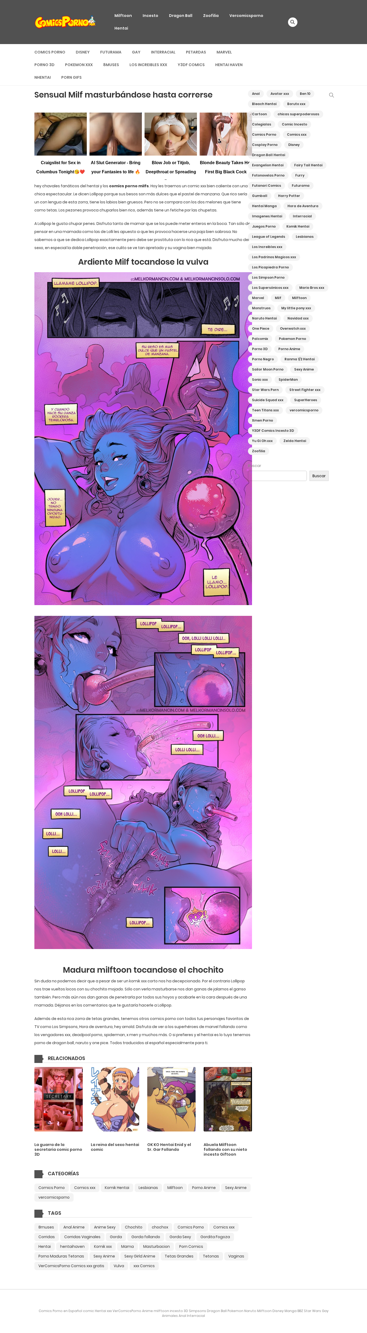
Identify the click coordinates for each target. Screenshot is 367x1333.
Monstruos (261, 308)
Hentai (121, 28)
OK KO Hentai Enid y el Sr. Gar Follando (169, 1147)
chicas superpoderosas (298, 114)
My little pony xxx (296, 308)
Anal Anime (74, 1227)
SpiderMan (288, 379)
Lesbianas (148, 1187)
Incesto (150, 15)
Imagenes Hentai (267, 216)
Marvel (224, 52)
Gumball (259, 195)
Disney (83, 52)
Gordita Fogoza (215, 1236)
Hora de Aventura (302, 206)
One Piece (260, 328)
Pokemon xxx (79, 64)
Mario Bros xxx (311, 287)
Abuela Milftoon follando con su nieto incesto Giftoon (225, 1149)
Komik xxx (103, 1246)
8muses (111, 64)
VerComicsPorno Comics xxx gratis (71, 1266)
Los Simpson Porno (268, 277)
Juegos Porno (264, 226)
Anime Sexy (105, 1227)
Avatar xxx (280, 93)
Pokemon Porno (292, 338)
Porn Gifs (71, 77)
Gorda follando (145, 1236)
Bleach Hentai (264, 104)
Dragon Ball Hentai (268, 155)
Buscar (254, 465)
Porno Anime (204, 1187)
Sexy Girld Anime (139, 1256)
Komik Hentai (117, 1187)
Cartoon (259, 114)
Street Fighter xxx (305, 389)
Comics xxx (84, 1187)
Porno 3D (44, 64)
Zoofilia (211, 15)
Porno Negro (263, 359)
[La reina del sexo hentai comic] (115, 1099)
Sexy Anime (104, 1256)
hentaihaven (72, 1246)
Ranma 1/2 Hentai (300, 359)
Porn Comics (191, 1246)
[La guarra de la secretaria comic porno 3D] (58, 1099)
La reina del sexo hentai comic (115, 1147)
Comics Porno (49, 52)
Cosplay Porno (265, 144)
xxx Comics (144, 1266)
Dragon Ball (180, 15)
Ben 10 (305, 93)
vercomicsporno (54, 1197)
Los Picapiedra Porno (270, 267)
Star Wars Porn (265, 389)
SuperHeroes (305, 400)
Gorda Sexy (180, 1236)
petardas (196, 52)
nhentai (42, 77)
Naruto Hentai (264, 318)
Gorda (116, 1236)
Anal (256, 93)
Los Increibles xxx (148, 64)
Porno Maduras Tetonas (61, 1256)
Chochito (133, 1227)
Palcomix (260, 338)
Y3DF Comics (191, 64)
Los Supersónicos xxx (270, 287)
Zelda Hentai (294, 441)
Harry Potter (289, 195)
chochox (160, 1227)
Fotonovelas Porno (268, 175)
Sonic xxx (260, 379)
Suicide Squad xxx (267, 400)
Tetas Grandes (179, 1256)
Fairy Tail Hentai (308, 165)
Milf (278, 298)
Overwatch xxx (293, 328)
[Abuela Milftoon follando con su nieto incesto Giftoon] (228, 1099)
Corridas (46, 1236)
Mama (127, 1246)
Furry (299, 175)
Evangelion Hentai (267, 165)
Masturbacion (156, 1246)
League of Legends (268, 236)
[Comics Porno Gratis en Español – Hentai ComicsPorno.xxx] (65, 21)
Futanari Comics (266, 185)
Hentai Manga (264, 206)
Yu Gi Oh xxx (262, 441)
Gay (136, 52)
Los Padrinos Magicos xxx (274, 257)
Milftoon (123, 15)
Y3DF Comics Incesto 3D (273, 430)
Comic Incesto (294, 124)
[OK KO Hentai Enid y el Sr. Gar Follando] (171, 1099)
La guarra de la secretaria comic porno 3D (58, 1149)
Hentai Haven (229, 64)
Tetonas (211, 1256)
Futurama (110, 52)
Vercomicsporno (246, 15)
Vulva (119, 1266)
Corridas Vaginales (82, 1236)
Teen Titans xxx (265, 410)
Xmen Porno (262, 420)
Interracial (163, 52)
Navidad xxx (298, 318)
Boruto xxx (296, 104)
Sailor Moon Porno (267, 369)
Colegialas (261, 124)
